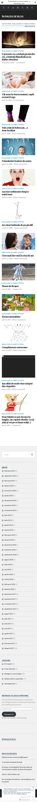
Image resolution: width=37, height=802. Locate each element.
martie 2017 (8, 638)
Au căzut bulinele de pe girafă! (17, 225)
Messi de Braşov (10, 286)
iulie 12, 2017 (6, 320)
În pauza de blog (13, 16)
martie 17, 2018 (7, 258)
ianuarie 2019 (9, 540)
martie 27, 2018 (7, 228)
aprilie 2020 (8, 496)
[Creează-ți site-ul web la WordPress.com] (18, 2)
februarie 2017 (9, 643)
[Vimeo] (27, 7)
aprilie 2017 (8, 633)
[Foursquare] (22, 7)
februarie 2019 (9, 535)
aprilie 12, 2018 (7, 164)
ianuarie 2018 (9, 589)
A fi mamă (7, 664)
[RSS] (4, 7)
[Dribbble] (8, 7)
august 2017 (8, 614)
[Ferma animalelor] (18, 302)
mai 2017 (7, 628)
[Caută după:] (18, 454)
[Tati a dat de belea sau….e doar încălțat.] (18, 113)
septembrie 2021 (10, 476)
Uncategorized (9, 684)
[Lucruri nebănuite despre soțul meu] (18, 177)
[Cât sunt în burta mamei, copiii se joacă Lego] (18, 80)
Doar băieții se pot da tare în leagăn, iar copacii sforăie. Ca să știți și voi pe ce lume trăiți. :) (18, 420)
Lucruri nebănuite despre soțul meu (15, 193)
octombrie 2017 (10, 604)
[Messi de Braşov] (18, 271)
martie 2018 (8, 579)
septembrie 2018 (10, 555)
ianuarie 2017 (9, 648)
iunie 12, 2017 (6, 350)
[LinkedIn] (13, 7)
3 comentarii (16, 425)
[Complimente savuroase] (18, 333)
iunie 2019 (8, 520)
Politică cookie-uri (22, 794)
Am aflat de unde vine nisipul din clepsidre (17, 385)
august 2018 (8, 560)
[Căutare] (32, 454)
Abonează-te (9, 714)
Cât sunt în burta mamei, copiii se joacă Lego (18, 96)
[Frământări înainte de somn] (18, 146)
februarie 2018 (9, 584)
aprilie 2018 (8, 574)
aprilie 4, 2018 (6, 197)
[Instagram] (18, 7)
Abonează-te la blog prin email (15, 695)
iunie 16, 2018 (6, 100)
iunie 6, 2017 (6, 389)
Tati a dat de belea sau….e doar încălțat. (15, 129)
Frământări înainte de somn (16, 161)
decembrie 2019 (10, 500)
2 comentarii (20, 63)
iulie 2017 (7, 619)
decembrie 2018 (10, 545)
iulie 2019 (7, 515)
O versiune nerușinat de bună (12, 762)
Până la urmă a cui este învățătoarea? (15, 757)
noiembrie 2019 (10, 505)
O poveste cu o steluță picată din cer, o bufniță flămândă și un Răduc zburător (18, 57)
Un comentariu (18, 100)
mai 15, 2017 (6, 425)
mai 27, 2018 (6, 133)
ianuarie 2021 (9, 486)
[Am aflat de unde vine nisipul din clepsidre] (18, 366)
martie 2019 (8, 530)
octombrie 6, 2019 (8, 63)
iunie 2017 (8, 624)
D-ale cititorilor (9, 669)
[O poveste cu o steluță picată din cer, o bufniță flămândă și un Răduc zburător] (18, 39)
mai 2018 (7, 569)
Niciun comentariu (18, 133)
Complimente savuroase (14, 347)
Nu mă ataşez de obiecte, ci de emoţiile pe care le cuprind (18, 780)
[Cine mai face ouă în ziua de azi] (18, 241)
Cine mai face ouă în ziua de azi (18, 255)
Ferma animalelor (11, 316)
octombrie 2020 (10, 491)
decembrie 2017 (10, 594)
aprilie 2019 (8, 525)
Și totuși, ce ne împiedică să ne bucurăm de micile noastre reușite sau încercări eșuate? (17, 768)
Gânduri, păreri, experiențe (13, 679)
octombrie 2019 (10, 510)
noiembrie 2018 (10, 550)
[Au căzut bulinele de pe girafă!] (18, 210)
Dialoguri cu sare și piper (13, 51)
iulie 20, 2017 (6, 289)
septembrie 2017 (10, 609)
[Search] (32, 7)
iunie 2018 (8, 564)
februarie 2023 (9, 471)
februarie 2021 (9, 481)
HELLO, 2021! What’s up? (11, 774)
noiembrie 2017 (10, 599)
